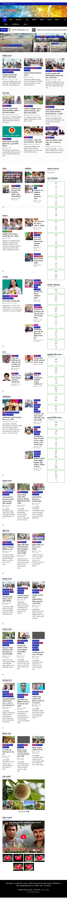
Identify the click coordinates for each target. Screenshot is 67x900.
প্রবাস (27, 20)
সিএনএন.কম (56, 381)
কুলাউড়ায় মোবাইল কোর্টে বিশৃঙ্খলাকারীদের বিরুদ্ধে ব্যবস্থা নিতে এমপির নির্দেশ (54, 76)
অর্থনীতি (42, 20)
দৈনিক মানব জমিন (56, 213)
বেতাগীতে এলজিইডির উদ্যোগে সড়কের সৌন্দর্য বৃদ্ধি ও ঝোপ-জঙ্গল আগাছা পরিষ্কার (32, 111)
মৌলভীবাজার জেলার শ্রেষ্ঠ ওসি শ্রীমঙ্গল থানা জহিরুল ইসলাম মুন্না (38, 334)
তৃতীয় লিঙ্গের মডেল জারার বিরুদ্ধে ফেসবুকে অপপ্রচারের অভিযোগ (38, 242)
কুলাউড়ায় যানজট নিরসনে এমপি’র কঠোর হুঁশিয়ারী (16, 46)
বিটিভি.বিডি (56, 425)
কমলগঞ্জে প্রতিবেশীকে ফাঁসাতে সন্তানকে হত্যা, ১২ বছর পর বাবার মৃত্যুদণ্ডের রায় (42, 45)
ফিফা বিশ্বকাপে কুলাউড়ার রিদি (11, 301)
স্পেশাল (21, 43)
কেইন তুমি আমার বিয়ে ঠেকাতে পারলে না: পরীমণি (39, 223)
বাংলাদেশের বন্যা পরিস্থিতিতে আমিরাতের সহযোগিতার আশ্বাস (38, 195)
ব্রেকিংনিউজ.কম (56, 310)
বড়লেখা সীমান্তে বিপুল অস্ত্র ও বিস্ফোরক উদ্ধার (36, 499)
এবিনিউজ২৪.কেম (56, 334)
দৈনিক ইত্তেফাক (56, 239)
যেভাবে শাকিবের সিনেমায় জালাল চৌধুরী (38, 261)
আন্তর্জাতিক (18, 20)
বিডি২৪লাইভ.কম (56, 322)
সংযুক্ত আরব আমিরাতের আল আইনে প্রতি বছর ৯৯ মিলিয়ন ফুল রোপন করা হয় (12, 176)
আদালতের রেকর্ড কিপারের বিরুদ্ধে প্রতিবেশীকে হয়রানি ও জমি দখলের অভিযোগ (10, 110)
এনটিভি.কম (56, 433)
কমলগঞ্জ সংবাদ (36, 640)
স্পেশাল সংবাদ (27, 43)
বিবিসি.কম (56, 362)
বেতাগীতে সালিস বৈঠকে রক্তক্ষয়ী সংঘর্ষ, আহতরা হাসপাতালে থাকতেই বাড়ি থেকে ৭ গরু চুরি (55, 112)
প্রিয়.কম (56, 291)
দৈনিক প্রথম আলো (56, 188)
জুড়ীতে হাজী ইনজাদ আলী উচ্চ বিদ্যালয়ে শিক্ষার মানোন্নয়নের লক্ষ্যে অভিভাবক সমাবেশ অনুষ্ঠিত (23, 549)
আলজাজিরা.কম (56, 371)
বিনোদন (57, 20)
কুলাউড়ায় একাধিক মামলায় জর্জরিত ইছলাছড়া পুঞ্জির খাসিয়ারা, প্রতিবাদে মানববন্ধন (39, 463)
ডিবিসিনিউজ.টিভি (56, 454)
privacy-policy (45, 890)
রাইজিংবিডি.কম (56, 299)
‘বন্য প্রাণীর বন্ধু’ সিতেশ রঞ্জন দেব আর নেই (8, 752)
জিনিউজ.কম (56, 409)
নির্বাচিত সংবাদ (16, 43)
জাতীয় (10, 20)
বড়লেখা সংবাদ (7, 481)
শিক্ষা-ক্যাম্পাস (27, 70)
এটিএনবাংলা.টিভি (56, 464)
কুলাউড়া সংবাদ (5, 43)
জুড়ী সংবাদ (5, 531)
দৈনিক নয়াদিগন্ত (56, 263)
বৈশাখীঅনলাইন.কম (56, 476)
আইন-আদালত (37, 400)
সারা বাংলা (5, 93)
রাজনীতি (34, 20)
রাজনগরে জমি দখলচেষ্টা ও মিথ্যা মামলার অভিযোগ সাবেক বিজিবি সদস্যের (22, 650)
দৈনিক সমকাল (56, 251)
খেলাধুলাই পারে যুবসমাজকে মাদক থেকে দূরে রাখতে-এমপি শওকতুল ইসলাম (39, 314)
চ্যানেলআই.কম (56, 443)
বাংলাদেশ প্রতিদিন (56, 275)
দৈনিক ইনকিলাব (56, 226)
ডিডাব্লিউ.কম (56, 389)
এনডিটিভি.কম (56, 399)
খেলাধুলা (49, 20)
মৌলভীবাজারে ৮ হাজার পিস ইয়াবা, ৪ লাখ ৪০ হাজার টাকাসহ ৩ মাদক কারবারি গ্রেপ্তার (39, 440)
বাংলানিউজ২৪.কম (56, 344)
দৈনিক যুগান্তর (56, 201)
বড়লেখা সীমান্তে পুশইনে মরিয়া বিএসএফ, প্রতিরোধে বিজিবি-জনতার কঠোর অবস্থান (23, 499)
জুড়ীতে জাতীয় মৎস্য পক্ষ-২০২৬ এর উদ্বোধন (38, 547)
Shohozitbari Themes (33, 892)
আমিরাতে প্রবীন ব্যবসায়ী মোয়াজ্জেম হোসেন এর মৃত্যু (39, 360)
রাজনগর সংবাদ (7, 629)
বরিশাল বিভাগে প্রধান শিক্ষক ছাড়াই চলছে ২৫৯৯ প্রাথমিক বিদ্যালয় (10, 144)
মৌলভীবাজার (15, 24)
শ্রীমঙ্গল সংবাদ (37, 235)
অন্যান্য (25, 24)
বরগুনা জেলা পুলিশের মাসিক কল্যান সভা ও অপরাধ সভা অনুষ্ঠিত (54, 142)
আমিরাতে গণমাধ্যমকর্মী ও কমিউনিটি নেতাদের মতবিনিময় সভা (38, 380)
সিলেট (5, 24)
